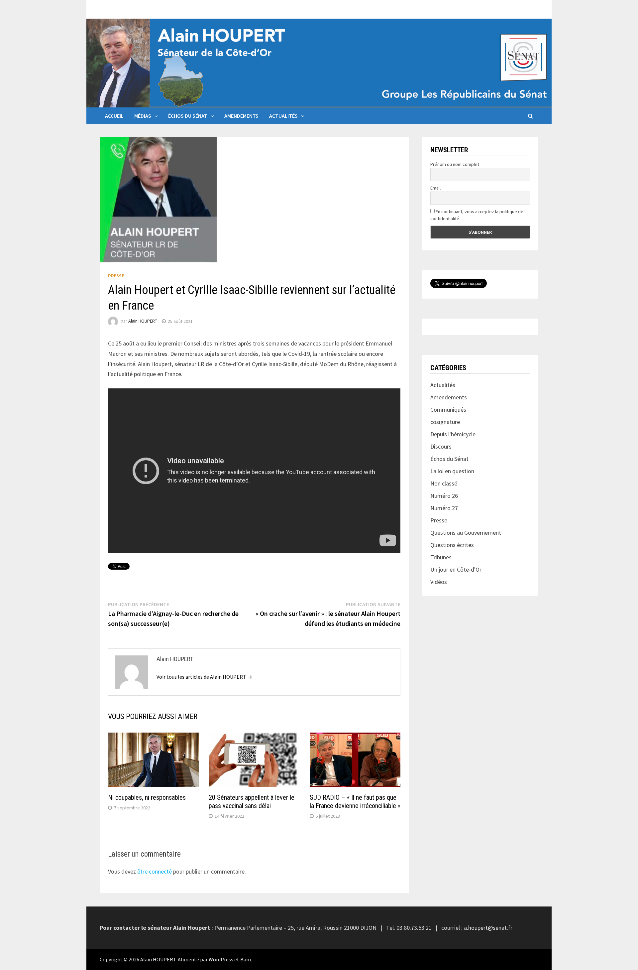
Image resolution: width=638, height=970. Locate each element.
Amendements (241, 115)
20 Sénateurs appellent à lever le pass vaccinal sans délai (251, 801)
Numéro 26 (444, 495)
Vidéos (438, 582)
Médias (142, 115)
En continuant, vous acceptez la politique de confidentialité (476, 214)
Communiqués (448, 409)
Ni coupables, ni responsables (147, 797)
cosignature (445, 422)
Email (435, 188)
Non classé (443, 483)
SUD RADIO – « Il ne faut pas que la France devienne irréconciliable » (355, 801)
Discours (441, 446)
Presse (116, 276)
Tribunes (441, 557)
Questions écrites (452, 545)
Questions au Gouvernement (465, 532)
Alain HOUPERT (142, 321)
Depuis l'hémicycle (453, 434)
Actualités (283, 115)
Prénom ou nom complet (454, 164)
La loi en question (452, 471)
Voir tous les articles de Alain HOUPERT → (204, 676)
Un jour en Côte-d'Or (455, 569)
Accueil (114, 115)
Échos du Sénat (187, 115)
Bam (245, 959)
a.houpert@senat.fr (488, 927)
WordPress (221, 959)
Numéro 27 (444, 508)
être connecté (154, 871)
